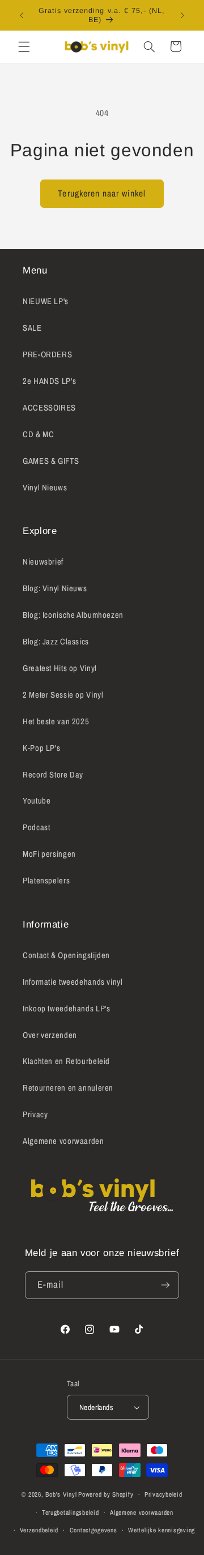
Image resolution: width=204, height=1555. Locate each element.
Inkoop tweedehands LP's (66, 1008)
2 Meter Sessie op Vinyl (63, 694)
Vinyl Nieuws (45, 487)
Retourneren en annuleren (68, 1087)
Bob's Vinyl (60, 1494)
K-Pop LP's (41, 748)
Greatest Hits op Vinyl (60, 668)
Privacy (35, 1114)
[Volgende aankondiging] (182, 15)
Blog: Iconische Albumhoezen (73, 615)
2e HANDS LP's (49, 381)
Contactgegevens (93, 1530)
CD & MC (38, 434)
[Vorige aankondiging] (21, 15)
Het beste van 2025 (56, 721)
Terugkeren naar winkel (102, 193)
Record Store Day (53, 774)
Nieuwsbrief (43, 561)
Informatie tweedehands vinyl (73, 982)
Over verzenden (50, 1035)
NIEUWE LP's (46, 301)
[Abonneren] (165, 1285)
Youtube (36, 800)
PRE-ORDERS (47, 354)
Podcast (36, 827)
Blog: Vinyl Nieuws (55, 588)
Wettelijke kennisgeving (161, 1530)
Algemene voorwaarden (63, 1141)
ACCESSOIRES (49, 407)
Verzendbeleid (39, 1530)
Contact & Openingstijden (66, 955)
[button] (24, 46)
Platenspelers (46, 880)
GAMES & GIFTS (51, 461)
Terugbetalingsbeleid (70, 1512)
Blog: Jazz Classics (56, 641)
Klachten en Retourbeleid (66, 1061)
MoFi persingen (49, 854)
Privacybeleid (163, 1494)
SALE (32, 328)
